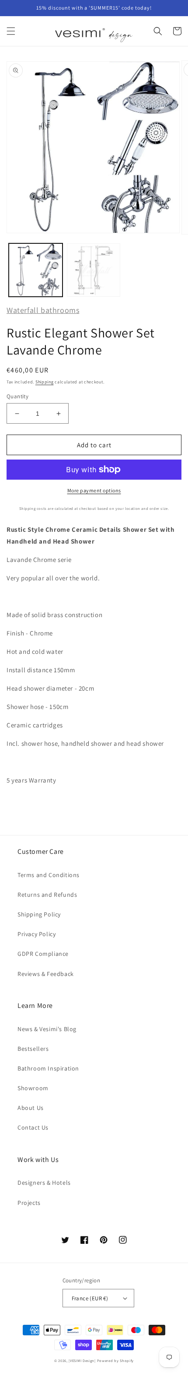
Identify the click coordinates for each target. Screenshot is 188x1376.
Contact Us (33, 1127)
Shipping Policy (39, 914)
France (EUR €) (90, 1298)
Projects (29, 1203)
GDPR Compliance (43, 954)
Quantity (17, 396)
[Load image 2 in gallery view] (94, 270)
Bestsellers (33, 1049)
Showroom (33, 1088)
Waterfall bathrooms (43, 310)
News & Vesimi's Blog (47, 1029)
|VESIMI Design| (82, 1360)
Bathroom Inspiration (48, 1068)
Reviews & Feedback (45, 974)
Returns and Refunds (47, 895)
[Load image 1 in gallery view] (36, 270)
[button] (11, 31)
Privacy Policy (36, 934)
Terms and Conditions (48, 875)
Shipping (44, 382)
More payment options (94, 490)
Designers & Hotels (44, 1182)
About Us (30, 1108)
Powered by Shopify (115, 1360)
